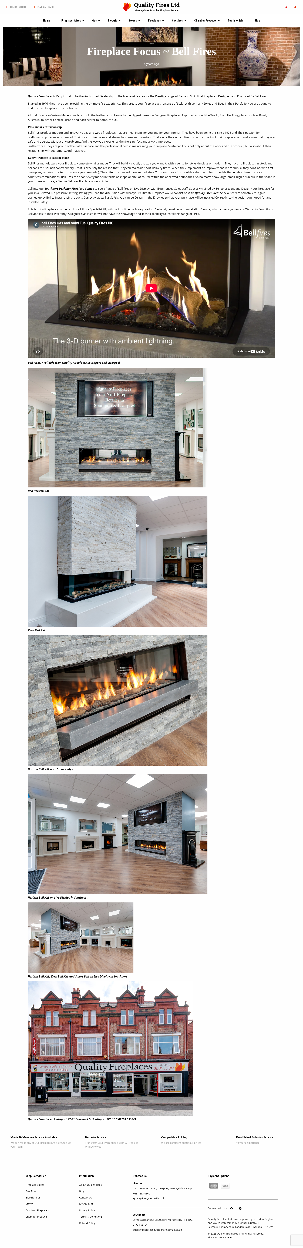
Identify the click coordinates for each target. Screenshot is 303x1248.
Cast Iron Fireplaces (37, 1210)
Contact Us (85, 1197)
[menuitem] (16, 7)
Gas (94, 20)
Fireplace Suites (71, 20)
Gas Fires (31, 1191)
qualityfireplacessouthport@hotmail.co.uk (157, 1229)
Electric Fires (33, 1197)
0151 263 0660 (44, 7)
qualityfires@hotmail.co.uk (148, 1198)
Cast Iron (177, 20)
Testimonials (235, 20)
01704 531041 (17, 7)
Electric (112, 20)
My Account (86, 1203)
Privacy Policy (87, 1210)
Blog (257, 20)
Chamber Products (205, 20)
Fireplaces (154, 20)
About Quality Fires (90, 1184)
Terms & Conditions (90, 1216)
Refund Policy (87, 1223)
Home (46, 20)
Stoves (133, 20)
